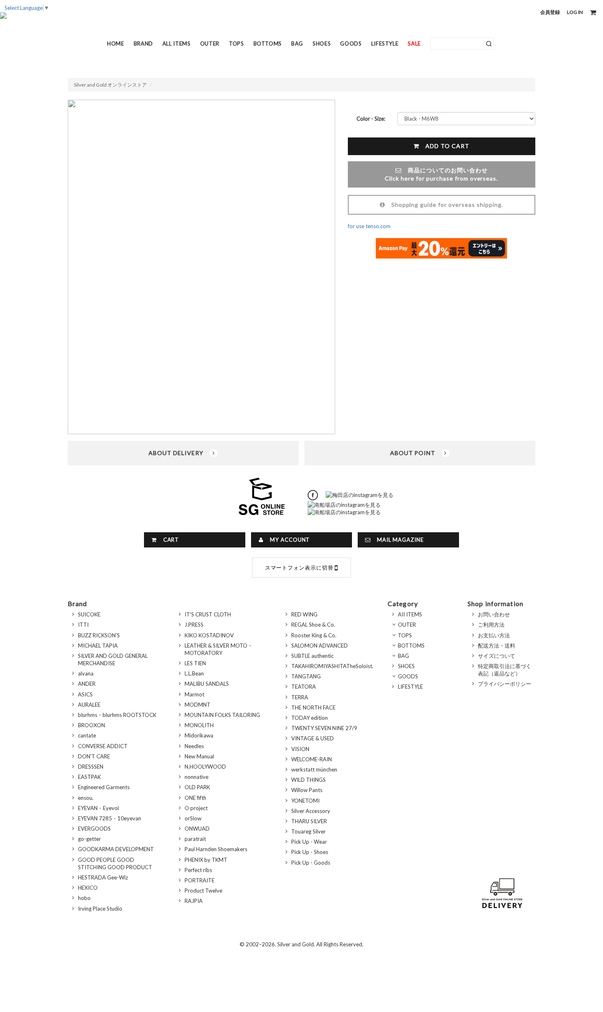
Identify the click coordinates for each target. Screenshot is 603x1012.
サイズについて (496, 656)
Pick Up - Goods (310, 862)
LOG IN (575, 12)
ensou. (86, 797)
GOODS (350, 43)
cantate (87, 735)
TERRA (299, 697)
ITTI (83, 624)
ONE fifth (195, 797)
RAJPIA (194, 901)
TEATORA (303, 686)
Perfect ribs (198, 870)
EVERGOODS (94, 828)
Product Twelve (203, 890)
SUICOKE (89, 614)
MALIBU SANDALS (207, 683)
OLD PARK (197, 787)
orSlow (193, 818)
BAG (297, 43)
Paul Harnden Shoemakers (216, 849)
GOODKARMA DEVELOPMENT (116, 849)
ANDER (87, 683)
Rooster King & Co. (313, 635)
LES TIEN (195, 663)
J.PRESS (194, 624)
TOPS (236, 43)
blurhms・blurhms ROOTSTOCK (117, 715)
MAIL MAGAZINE (397, 539)
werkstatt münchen (314, 769)
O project (196, 808)
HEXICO (88, 887)
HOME (115, 43)
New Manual (199, 756)
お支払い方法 (494, 635)
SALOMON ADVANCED (319, 645)
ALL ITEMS (176, 43)
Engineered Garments (104, 787)
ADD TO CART (444, 145)
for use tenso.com (369, 226)
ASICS (85, 694)
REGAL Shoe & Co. (313, 624)
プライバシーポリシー (504, 683)
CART (168, 539)
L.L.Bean (194, 673)
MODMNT (197, 704)
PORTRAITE (200, 880)
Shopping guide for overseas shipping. (444, 204)
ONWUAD (197, 828)
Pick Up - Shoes (309, 852)
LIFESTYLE (385, 43)
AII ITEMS (410, 614)
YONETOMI (305, 800)
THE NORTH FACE (313, 707)
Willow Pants (306, 790)
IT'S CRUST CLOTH (208, 614)
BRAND (143, 43)
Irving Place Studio (100, 908)
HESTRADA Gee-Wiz (103, 877)
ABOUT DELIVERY (179, 452)
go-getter (89, 839)
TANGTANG (306, 676)
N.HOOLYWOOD (205, 766)
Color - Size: (370, 118)
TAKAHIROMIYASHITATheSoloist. (332, 666)
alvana (86, 673)
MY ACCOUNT (287, 539)
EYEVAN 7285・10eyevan (109, 818)
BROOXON (91, 725)
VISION (300, 749)
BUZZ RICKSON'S (99, 635)
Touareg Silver (308, 831)
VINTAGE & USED (312, 738)
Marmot (194, 694)
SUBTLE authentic (312, 656)
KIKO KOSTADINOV (209, 635)
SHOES (322, 43)
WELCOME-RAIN (311, 759)
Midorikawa (199, 735)
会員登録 (550, 12)
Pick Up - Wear (309, 841)
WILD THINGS (308, 779)
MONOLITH (199, 725)
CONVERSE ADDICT (103, 746)
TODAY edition (309, 717)
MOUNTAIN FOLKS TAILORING (222, 715)
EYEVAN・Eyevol (98, 808)
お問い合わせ (494, 614)
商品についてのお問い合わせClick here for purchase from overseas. (441, 174)
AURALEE (89, 704)
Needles (194, 746)
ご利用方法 (491, 624)
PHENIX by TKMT (206, 859)
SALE (414, 43)
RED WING (304, 614)
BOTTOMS (268, 43)
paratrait (195, 839)
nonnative (196, 777)
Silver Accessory (310, 811)
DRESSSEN (90, 766)
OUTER (209, 43)
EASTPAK (89, 777)
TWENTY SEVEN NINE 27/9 (324, 728)
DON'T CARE (94, 756)
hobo (84, 898)
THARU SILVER (309, 821)
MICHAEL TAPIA (98, 645)
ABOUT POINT (416, 452)
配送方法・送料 (496, 645)
